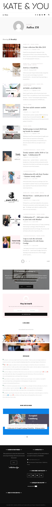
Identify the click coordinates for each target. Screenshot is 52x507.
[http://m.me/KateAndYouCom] (37, 475)
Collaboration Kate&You (37, 63)
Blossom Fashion (23, 505)
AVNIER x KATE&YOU (32, 88)
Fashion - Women (35, 44)
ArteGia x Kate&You (30, 68)
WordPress (43, 505)
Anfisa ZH (26, 49)
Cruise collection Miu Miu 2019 (34, 47)
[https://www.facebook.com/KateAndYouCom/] (33, 475)
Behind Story (26, 44)
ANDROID (29, 286)
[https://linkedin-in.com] (41, 475)
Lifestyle (34, 64)
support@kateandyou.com (34, 459)
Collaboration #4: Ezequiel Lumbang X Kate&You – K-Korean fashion (26, 428)
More (14, 462)
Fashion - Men (40, 84)
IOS (22, 286)
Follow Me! (7, 399)
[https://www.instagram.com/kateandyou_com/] (29, 475)
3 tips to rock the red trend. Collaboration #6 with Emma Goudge (33, 241)
